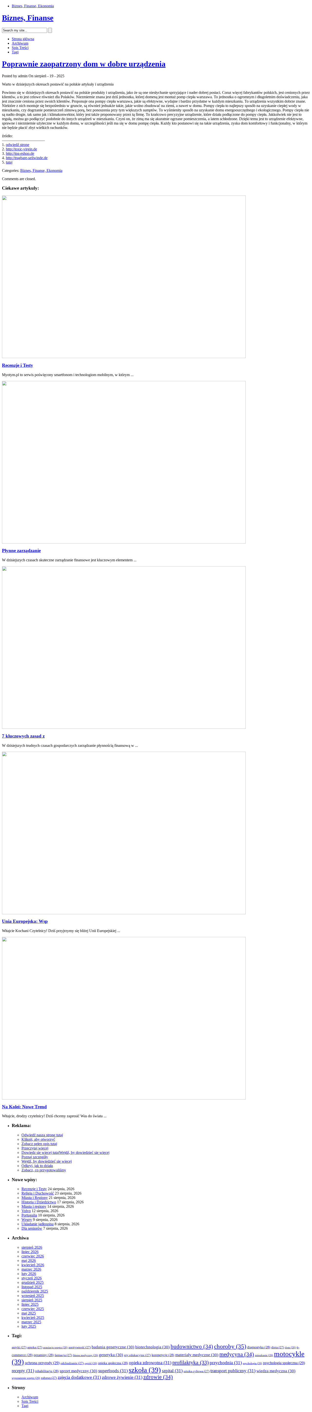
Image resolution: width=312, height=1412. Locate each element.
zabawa (49, 1378)
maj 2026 (28, 1260)
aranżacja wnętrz (55, 1347)
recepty (23, 1370)
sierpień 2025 (31, 1300)
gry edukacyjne (137, 1355)
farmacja (63, 1355)
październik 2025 (34, 1291)
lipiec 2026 (30, 1252)
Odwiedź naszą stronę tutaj (42, 1135)
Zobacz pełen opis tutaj (39, 1144)
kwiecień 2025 (32, 1317)
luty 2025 (28, 1326)
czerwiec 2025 (32, 1309)
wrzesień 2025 (32, 1296)
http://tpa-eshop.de (20, 153)
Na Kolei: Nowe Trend (24, 1106)
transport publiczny (232, 1370)
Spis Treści (20, 48)
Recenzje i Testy (17, 365)
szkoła (145, 1370)
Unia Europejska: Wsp (25, 921)
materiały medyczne (196, 1355)
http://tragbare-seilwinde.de (27, 158)
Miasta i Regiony (34, 1198)
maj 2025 (28, 1313)
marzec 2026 (31, 1269)
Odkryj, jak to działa (37, 1166)
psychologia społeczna (284, 1363)
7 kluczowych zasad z (23, 736)
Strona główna (23, 39)
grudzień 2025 (32, 1282)
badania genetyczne (113, 1347)
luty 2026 (28, 1274)
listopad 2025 (31, 1287)
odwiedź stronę (17, 145)
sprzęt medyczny (78, 1371)
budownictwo (192, 1347)
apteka (34, 1347)
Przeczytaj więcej (34, 1148)
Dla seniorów (31, 1228)
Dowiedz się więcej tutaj (40, 1152)
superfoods (113, 1370)
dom (290, 1347)
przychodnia (226, 1362)
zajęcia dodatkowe (79, 1377)
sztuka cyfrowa (196, 1371)
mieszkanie (264, 1355)
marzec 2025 (31, 1322)
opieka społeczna (113, 1363)
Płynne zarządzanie (21, 550)
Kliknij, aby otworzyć (38, 1139)
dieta (277, 1347)
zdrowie (158, 1377)
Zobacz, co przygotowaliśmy (43, 1170)
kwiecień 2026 (32, 1265)
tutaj (9, 162)
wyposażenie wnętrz (26, 1378)
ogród (91, 1363)
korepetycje (163, 1355)
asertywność (79, 1347)
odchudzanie (72, 1363)
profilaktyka (190, 1362)
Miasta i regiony (33, 1206)
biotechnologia (152, 1347)
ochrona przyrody (42, 1363)
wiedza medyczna (275, 1371)
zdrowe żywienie (122, 1377)
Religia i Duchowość (37, 1193)
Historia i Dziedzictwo (38, 1202)
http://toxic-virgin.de (21, 149)
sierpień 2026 (31, 1247)
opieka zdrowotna (150, 1362)
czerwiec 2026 (32, 1256)
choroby (230, 1346)
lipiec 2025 (30, 1304)
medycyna (236, 1354)
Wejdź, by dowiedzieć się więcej (84, 1152)
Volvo (26, 1211)
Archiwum (20, 43)
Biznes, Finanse (27, 17)
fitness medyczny (85, 1355)
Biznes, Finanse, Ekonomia (33, 6)
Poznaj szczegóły (34, 1157)
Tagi (15, 52)
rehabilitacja (47, 1371)
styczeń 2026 (31, 1278)
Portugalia (29, 1215)
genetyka (111, 1355)
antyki (19, 1347)
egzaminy (44, 1355)
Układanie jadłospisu (37, 1224)
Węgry (26, 1219)
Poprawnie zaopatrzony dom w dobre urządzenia (84, 63)
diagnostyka (258, 1347)
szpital (172, 1370)
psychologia (252, 1363)
